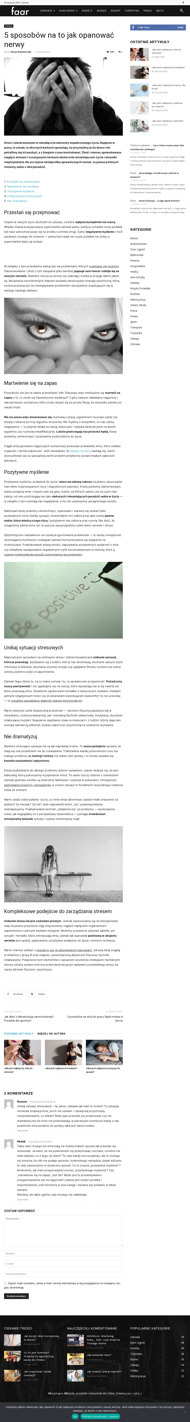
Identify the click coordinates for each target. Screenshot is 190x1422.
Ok (75, 1416)
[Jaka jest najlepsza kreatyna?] (63, 1052)
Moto (160, 10)
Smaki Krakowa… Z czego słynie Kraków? (159, 200)
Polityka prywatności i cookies (100, 1416)
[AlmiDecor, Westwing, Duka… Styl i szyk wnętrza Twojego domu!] (75, 1340)
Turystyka (132, 10)
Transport (136, 327)
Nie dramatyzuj (17, 201)
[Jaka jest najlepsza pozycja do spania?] (104, 1052)
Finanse (135, 260)
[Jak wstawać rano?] (75, 1359)
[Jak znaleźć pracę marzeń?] (75, 1376)
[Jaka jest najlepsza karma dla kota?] (139, 90)
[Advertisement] (63, 254)
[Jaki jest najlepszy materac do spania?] (139, 107)
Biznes (101, 10)
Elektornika (136, 255)
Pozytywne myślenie (21, 191)
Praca (147, 10)
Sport (133, 322)
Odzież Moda (138, 305)
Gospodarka (137, 266)
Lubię (180, 27)
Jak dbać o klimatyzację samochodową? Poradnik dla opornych (29, 1018)
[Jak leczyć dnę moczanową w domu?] (12, 1340)
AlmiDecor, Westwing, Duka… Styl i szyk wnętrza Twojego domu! (103, 1340)
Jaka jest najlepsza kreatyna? (61, 1068)
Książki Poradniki (140, 288)
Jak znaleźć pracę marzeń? (104, 1371)
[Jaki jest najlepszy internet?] (139, 125)
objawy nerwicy (80, 451)
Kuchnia (135, 294)
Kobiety (87, 10)
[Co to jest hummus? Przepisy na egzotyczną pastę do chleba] (12, 1357)
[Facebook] (183, 2)
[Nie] (185, 1412)
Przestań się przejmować (23, 181)
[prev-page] (60, 1079)
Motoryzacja (137, 299)
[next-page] (65, 1079)
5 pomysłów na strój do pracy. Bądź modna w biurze (95, 1018)
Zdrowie (46, 10)
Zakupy (115, 10)
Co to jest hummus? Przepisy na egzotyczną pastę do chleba (38, 1356)
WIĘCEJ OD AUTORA (51, 1033)
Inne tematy (137, 277)
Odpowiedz (22, 1130)
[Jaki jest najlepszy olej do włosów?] (22, 1052)
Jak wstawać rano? (99, 1354)
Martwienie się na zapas (23, 186)
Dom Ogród (67, 10)
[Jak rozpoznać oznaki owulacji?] (12, 1376)
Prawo (134, 316)
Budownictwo (138, 244)
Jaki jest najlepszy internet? (167, 121)
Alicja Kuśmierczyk (21, 51)
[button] (181, 11)
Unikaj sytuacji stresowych (24, 196)
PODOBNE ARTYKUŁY (19, 1033)
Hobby (134, 271)
